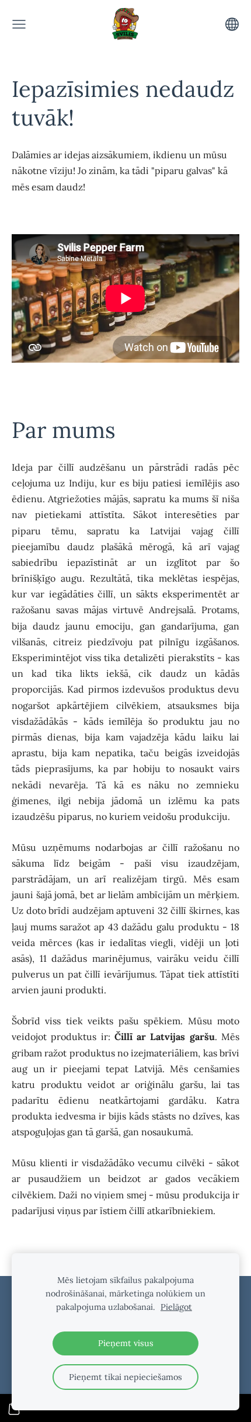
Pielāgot (176, 1307)
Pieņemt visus (126, 1343)
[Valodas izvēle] (232, 24)
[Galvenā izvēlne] (19, 24)
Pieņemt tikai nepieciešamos (125, 1377)
